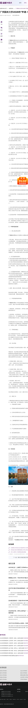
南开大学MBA (3, 679)
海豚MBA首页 (3, 8)
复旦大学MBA (3, 673)
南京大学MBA (23, 673)
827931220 (21, 655)
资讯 (25, 2)
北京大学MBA (23, 670)
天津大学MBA (23, 679)
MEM (11, 699)
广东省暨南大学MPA (19, 539)
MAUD (21, 699)
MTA (18, 699)
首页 (20, 2)
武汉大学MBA (3, 675)
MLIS (25, 699)
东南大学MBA (3, 677)
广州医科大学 (11, 40)
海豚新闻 (11, 8)
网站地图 (18, 691)
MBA (5, 699)
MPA (7, 699)
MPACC (14, 699)
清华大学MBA (3, 670)
